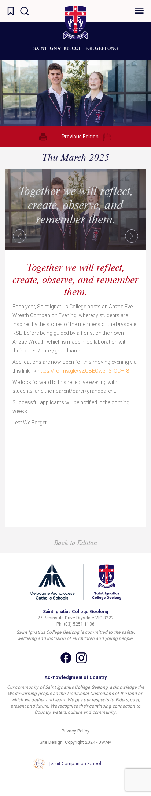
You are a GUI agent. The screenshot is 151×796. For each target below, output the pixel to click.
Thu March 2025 (75, 157)
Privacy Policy (75, 731)
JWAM (105, 742)
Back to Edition (75, 542)
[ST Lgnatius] (75, 22)
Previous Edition (80, 137)
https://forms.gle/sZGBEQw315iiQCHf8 (83, 371)
